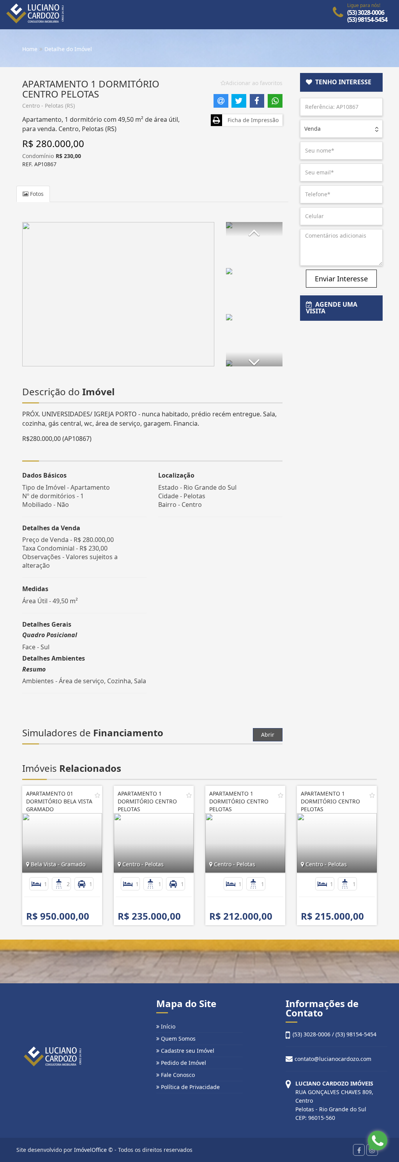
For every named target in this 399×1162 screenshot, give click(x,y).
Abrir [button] (267, 734)
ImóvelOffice (90, 1149)
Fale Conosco (177, 1074)
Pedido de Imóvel (182, 1062)
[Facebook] (359, 1150)
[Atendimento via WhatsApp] (377, 1140)
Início (167, 1026)
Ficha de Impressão (251, 120)
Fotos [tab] (36, 193)
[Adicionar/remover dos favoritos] (97, 795)
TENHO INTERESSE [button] (341, 82)
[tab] (341, 82)
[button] (254, 229)
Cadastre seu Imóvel (186, 1050)
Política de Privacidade (189, 1087)
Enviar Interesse (341, 278)
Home (29, 49)
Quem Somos (177, 1038)
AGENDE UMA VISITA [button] (331, 308)
